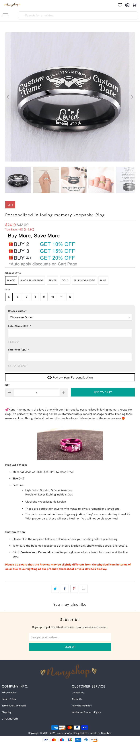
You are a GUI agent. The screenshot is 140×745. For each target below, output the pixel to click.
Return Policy (9, 699)
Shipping (6, 712)
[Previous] (8, 97)
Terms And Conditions (14, 705)
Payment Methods (82, 705)
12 (70, 296)
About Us (77, 699)
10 (52, 296)
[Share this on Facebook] (65, 589)
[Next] (132, 97)
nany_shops (64, 733)
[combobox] (78, 15)
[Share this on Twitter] (55, 589)
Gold (65, 280)
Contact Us (78, 692)
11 (61, 296)
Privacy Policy (9, 692)
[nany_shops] (13, 5)
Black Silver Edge (31, 280)
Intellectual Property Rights (86, 712)
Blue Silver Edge (84, 280)
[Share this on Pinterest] (74, 589)
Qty (7, 385)
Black (11, 280)
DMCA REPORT (10, 718)
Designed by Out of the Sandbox (92, 733)
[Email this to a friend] (84, 589)
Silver (52, 280)
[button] (70, 311)
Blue (103, 280)
